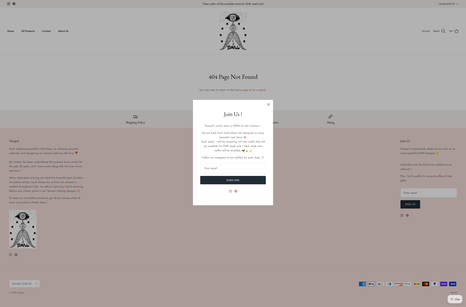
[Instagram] (230, 191)
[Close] (268, 104)
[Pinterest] (235, 191)
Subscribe (232, 180)
